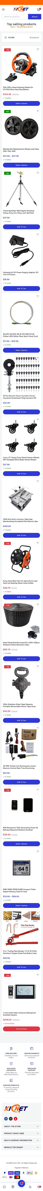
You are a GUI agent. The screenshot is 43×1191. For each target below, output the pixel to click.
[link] (38, 49)
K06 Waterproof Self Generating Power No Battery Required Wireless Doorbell (20, 829)
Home (12, 27)
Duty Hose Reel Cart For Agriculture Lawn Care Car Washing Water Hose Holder (20, 582)
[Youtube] (15, 1119)
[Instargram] (11, 1119)
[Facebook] (6, 1119)
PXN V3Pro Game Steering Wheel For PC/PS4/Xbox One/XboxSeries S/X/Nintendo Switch (18, 88)
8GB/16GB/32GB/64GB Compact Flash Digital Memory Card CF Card (19, 890)
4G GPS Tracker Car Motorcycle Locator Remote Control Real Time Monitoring (19, 767)
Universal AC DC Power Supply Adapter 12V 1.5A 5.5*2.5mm (20, 273)
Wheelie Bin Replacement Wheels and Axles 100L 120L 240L (21, 150)
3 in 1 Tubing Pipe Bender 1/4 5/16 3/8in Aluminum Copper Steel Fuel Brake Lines (20, 952)
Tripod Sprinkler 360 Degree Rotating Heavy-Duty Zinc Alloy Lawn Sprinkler (18, 212)
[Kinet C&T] (21, 9)
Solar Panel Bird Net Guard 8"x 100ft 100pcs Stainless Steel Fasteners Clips (21, 644)
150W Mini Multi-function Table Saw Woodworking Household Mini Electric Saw (20, 520)
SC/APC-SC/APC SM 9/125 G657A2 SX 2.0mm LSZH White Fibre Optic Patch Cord (20, 335)
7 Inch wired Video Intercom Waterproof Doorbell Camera (19, 1014)
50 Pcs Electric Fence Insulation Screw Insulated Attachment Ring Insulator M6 (19, 397)
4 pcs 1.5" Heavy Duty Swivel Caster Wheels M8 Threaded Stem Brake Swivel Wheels (21, 458)
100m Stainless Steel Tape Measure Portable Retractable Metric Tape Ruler (19, 705)
